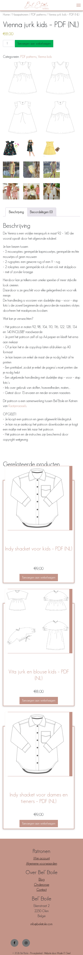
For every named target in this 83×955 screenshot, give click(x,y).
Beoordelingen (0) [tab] (41, 212)
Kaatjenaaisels (17, 406)
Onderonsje (41, 885)
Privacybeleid (36, 953)
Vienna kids (45, 57)
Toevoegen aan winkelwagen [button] (38, 577)
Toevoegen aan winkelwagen (34, 43)
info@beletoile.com (41, 924)
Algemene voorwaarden (41, 863)
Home (6, 14)
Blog (42, 879)
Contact (41, 890)
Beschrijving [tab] (16, 212)
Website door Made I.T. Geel (57, 953)
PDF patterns (38, 14)
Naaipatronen (20, 14)
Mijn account (41, 858)
